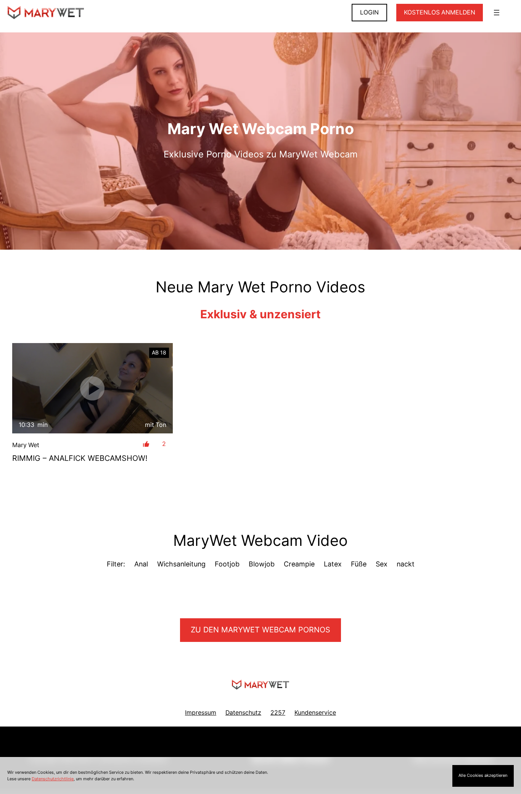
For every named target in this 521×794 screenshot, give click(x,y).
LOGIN (369, 12)
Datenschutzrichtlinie (53, 778)
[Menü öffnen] (496, 12)
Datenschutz (243, 712)
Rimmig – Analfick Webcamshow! (80, 458)
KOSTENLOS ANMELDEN (439, 12)
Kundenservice (315, 712)
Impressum (200, 712)
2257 (277, 712)
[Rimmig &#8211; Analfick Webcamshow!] (92, 388)
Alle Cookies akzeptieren (482, 775)
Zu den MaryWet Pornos (260, 629)
